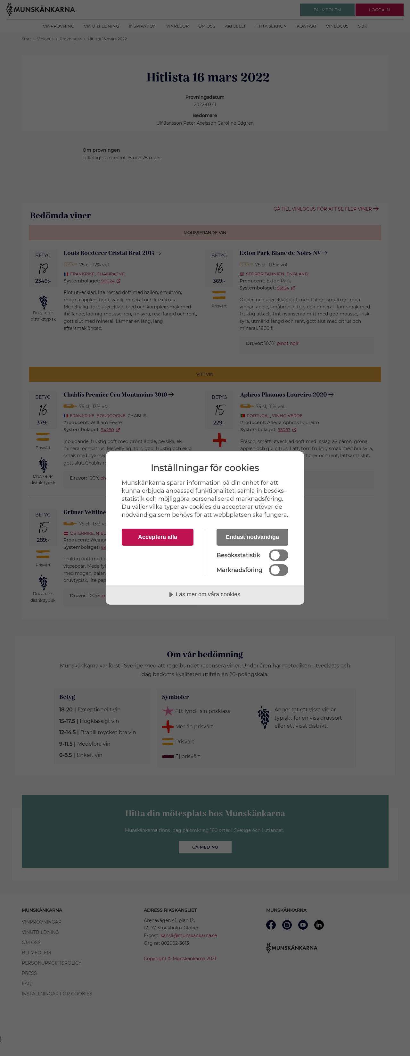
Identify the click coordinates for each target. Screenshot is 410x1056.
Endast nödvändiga (252, 537)
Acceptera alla (157, 537)
